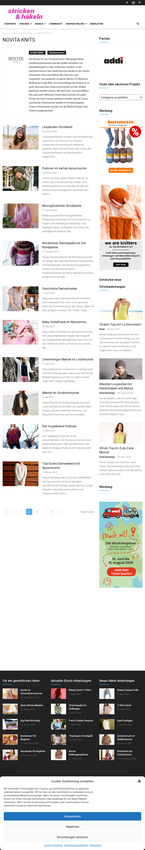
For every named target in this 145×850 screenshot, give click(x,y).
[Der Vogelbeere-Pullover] (21, 436)
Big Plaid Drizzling (30, 720)
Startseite (10, 23)
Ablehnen (72, 826)
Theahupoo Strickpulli (81, 736)
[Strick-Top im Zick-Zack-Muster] (120, 433)
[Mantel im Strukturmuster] (21, 403)
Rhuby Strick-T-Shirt (80, 690)
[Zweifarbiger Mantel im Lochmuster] (21, 369)
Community (55, 23)
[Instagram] (133, 2)
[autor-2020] (113, 73)
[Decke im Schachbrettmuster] (10, 693)
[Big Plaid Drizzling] (10, 724)
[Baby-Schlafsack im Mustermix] (21, 332)
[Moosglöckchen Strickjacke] (21, 216)
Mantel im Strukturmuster (60, 393)
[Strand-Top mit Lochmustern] (120, 309)
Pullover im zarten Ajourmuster (64, 168)
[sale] (120, 175)
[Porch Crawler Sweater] (58, 724)
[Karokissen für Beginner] (10, 739)
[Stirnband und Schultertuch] (106, 755)
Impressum (95, 845)
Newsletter (96, 23)
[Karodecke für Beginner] (10, 755)
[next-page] (60, 512)
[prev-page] (6, 512)
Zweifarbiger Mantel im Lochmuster (68, 359)
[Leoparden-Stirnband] (21, 137)
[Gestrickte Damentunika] (21, 298)
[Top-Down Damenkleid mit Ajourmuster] (21, 473)
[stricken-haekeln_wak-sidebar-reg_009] (120, 269)
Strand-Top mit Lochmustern (120, 324)
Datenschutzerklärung (76, 845)
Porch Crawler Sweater (81, 720)
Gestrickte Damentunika (59, 288)
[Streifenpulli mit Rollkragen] (58, 709)
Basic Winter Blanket (32, 705)
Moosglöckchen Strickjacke (61, 205)
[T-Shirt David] (106, 709)
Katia (102, 329)
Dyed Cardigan (125, 720)
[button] (139, 781)
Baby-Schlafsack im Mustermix (64, 322)
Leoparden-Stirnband (57, 127)
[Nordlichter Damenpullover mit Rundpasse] (21, 253)
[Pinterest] (139, 2)
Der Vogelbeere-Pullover (59, 426)
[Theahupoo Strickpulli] (58, 739)
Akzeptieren (72, 816)
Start (5, 33)
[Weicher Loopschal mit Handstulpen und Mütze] (120, 369)
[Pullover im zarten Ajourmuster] (21, 178)
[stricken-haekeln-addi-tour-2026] (120, 587)
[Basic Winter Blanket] (10, 709)
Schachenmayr (107, 392)
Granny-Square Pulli (127, 690)
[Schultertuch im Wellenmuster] (106, 739)
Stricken (24, 23)
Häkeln (39, 23)
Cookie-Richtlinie (53, 845)
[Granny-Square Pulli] (106, 693)
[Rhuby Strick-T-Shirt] (58, 693)
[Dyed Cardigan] (106, 724)
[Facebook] (127, 2)
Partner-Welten (75, 23)
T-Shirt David (124, 705)
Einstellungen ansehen (72, 837)
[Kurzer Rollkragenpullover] (58, 755)
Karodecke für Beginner (33, 751)
